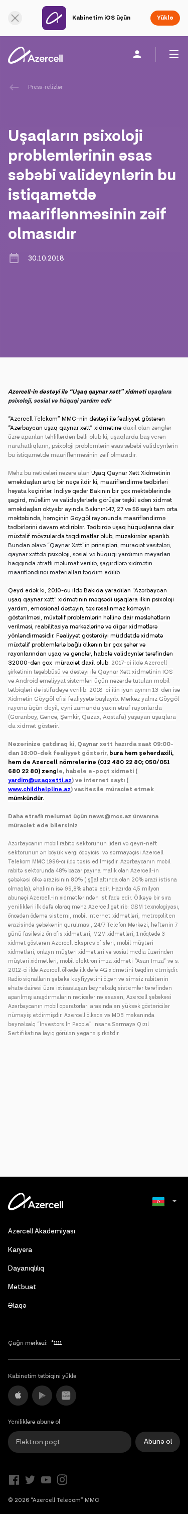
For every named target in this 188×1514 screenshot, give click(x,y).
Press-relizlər (45, 87)
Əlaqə (17, 1305)
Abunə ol (158, 1441)
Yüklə (165, 18)
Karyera (20, 1249)
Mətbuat (22, 1287)
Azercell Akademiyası (41, 1231)
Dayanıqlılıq (26, 1268)
